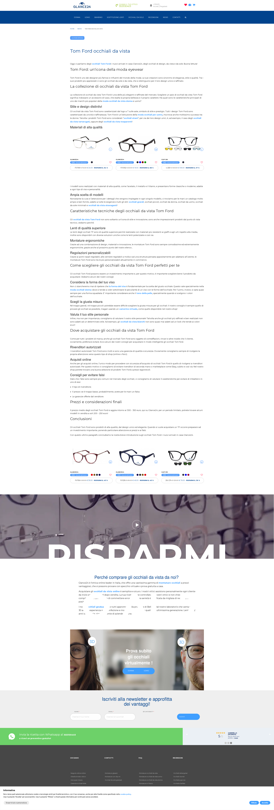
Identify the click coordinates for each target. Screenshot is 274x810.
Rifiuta (254, 802)
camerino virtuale (128, 309)
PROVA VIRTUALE (81, 162)
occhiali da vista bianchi (132, 322)
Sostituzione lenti (115, 17)
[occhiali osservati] (186, 5)
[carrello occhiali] (194, 5)
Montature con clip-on (112, 776)
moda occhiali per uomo (150, 115)
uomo (87, 17)
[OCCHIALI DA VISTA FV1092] (137, 146)
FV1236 (137, 480)
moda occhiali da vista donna (118, 101)
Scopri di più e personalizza (16, 802)
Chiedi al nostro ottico (78, 776)
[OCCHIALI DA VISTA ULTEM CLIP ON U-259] (182, 146)
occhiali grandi (136, 202)
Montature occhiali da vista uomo (150, 776)
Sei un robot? (148, 711)
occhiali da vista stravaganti (102, 205)
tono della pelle (144, 293)
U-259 (182, 168)
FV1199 (91, 168)
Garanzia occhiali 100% (78, 783)
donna (77, 17)
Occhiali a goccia (179, 780)
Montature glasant (111, 773)
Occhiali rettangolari (180, 773)
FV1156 (91, 480)
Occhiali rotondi (178, 776)
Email (111, 711)
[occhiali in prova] (190, 5)
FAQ (140, 758)
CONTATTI (176, 17)
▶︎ (270, 734)
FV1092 (137, 168)
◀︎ (187, 734)
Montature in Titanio (146, 783)
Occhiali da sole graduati (113, 780)
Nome (76, 711)
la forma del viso (117, 286)
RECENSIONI (153, 17)
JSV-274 (182, 480)
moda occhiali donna (80, 290)
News (79, 29)
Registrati (163, 6)
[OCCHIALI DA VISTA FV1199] (91, 146)
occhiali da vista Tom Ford (86, 219)
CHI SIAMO (74, 758)
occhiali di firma (77, 38)
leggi (240, 736)
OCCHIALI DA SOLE (136, 17)
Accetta (265, 802)
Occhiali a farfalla (179, 783)
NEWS (165, 17)
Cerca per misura (76, 780)
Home (72, 29)
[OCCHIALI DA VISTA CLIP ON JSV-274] (182, 459)
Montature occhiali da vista (148, 773)
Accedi (155, 6)
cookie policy (125, 794)
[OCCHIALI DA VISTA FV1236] (137, 459)
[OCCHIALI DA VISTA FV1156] (91, 459)
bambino (98, 17)
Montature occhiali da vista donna (150, 780)
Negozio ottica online (78, 773)
